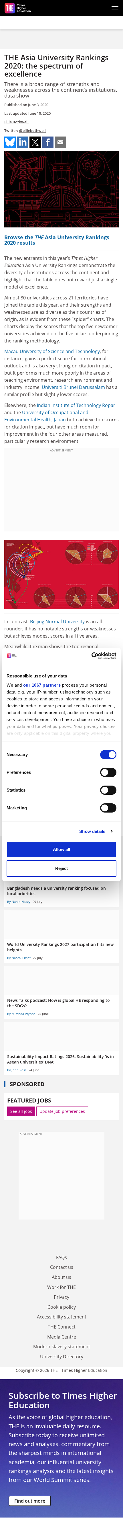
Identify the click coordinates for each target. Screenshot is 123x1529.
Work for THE (61, 1287)
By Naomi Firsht (19, 958)
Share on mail (60, 142)
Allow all (61, 849)
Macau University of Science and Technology (52, 351)
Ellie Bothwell (16, 121)
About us (61, 1277)
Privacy (61, 1297)
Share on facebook (47, 142)
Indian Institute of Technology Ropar (76, 405)
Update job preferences (62, 1111)
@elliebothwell (32, 130)
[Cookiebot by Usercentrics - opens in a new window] (91, 656)
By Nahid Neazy (18, 901)
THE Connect (62, 1327)
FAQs (61, 1257)
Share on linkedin (22, 142)
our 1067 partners (42, 685)
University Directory (61, 1356)
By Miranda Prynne (21, 1014)
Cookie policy (61, 1307)
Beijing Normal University (57, 621)
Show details (92, 831)
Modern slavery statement (61, 1346)
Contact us (61, 1267)
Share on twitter (35, 142)
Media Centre (61, 1337)
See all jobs (21, 1111)
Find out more (29, 1501)
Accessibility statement (61, 1317)
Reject (61, 868)
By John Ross (16, 1070)
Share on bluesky (10, 142)
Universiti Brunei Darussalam (73, 387)
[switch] (108, 772)
